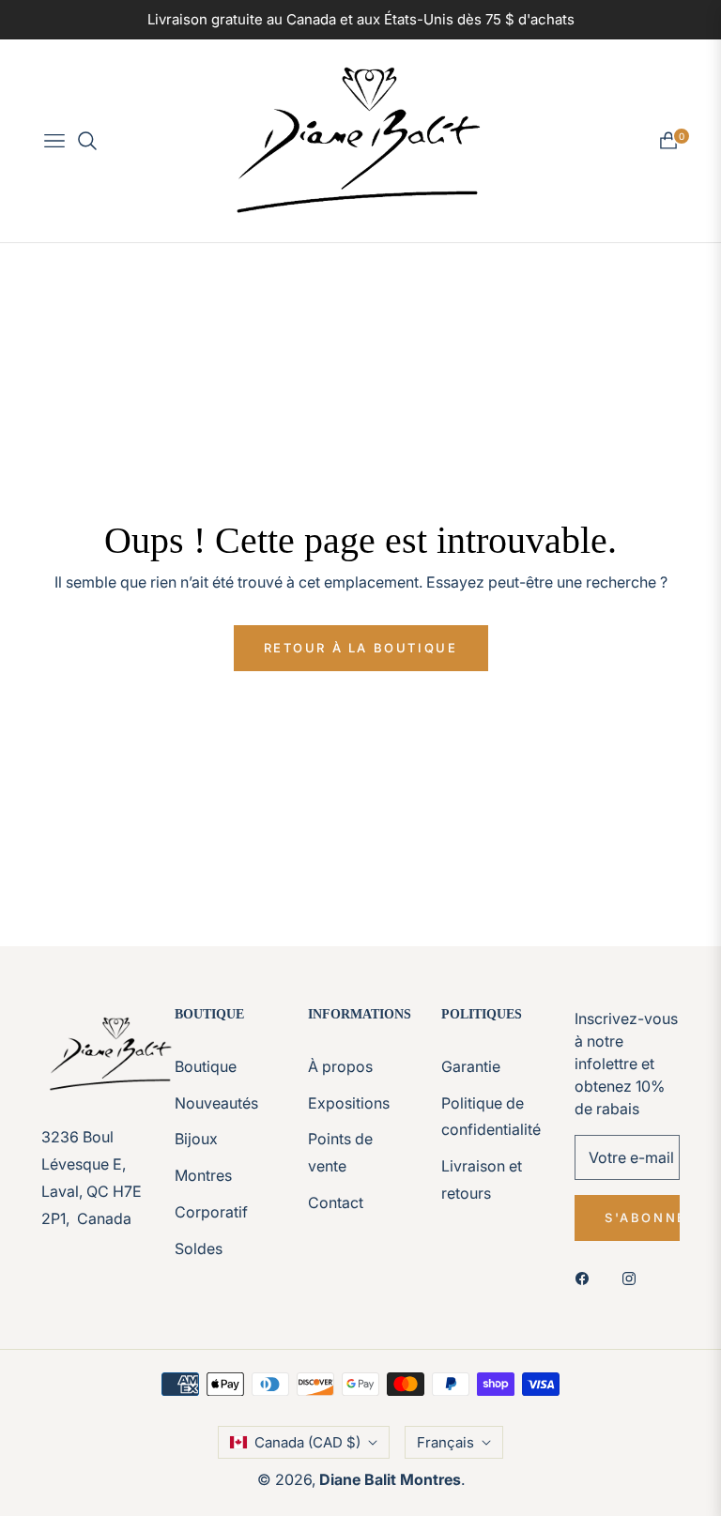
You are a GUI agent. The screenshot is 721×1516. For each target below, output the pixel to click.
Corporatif (211, 1211)
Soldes (198, 1248)
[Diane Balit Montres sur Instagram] (633, 1277)
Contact (335, 1202)
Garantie (470, 1066)
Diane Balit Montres (390, 1479)
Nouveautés (216, 1103)
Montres (203, 1175)
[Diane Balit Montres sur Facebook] (587, 1277)
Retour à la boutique (361, 647)
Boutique (206, 1066)
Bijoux (196, 1138)
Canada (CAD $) (307, 1442)
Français (445, 1442)
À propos (340, 1066)
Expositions (349, 1103)
